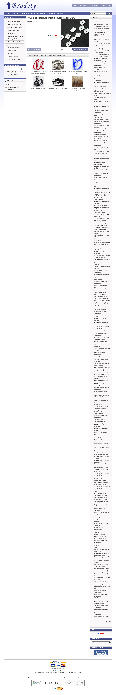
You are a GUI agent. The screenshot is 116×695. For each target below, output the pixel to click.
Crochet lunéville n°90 (99, 603)
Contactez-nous (10, 89)
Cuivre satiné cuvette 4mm (101, 398)
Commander (105, 625)
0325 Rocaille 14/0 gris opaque (102, 54)
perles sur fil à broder (14, 45)
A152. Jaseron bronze (100, 419)
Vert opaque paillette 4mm (101, 585)
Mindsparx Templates (82, 677)
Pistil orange (97, 471)
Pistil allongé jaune (99, 404)
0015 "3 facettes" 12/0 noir (38, 88)
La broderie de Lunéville (27, 13)
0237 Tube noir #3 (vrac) (100, 86)
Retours (7, 84)
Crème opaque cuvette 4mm (101, 104)
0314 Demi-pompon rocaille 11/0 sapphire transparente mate (101, 573)
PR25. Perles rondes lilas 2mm (102, 477)
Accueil (8, 13)
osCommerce (39, 677)
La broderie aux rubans (13, 21)
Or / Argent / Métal (13, 39)
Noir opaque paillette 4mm (101, 62)
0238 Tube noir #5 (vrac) (100, 225)
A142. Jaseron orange (100, 309)
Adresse (8, 86)
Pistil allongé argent (99, 527)
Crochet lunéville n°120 (100, 544)
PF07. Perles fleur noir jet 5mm (102, 367)
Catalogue (15, 13)
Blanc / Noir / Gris (57, 13)
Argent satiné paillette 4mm (101, 454)
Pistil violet (96, 521)
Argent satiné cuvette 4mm (101, 601)
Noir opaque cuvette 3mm (101, 129)
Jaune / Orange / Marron (15, 36)
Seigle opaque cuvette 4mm (101, 205)
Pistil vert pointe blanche (100, 538)
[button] (79, 5)
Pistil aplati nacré (98, 91)
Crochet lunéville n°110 (100, 196)
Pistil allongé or (98, 519)
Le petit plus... (10, 53)
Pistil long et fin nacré (99, 410)
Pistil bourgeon (98, 529)
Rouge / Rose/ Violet (14, 42)
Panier (95, 17)
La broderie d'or (11, 51)
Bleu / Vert (11, 33)
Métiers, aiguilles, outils (13, 59)
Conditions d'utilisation (12, 87)
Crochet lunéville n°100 (100, 134)
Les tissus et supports (12, 56)
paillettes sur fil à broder (43, 13)
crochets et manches (13, 48)
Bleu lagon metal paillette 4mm (102, 242)
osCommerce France (69, 677)
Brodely (63, 668)
